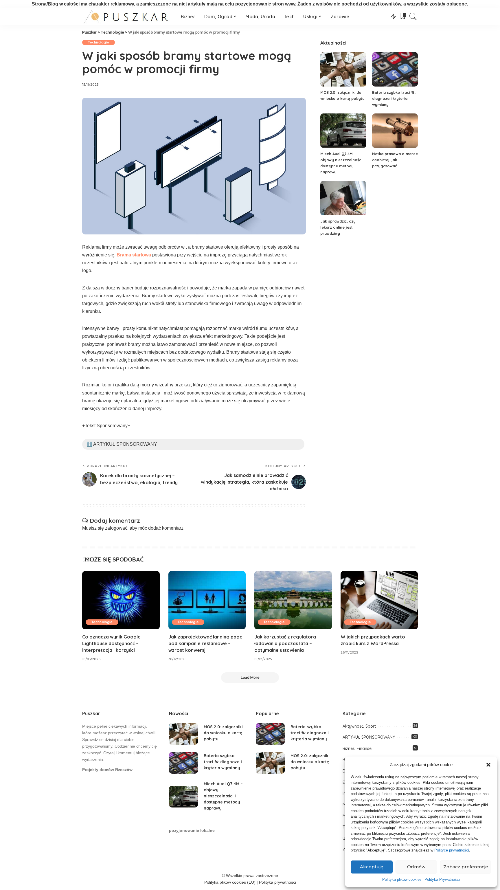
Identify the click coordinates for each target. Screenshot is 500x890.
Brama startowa (134, 254)
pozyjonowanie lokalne (192, 830)
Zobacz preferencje (465, 866)
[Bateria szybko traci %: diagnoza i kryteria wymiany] (395, 69)
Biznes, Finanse (357, 748)
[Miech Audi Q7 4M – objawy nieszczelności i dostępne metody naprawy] (343, 130)
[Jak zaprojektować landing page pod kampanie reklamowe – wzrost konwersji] (207, 600)
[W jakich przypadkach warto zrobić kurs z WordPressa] (379, 600)
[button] (488, 765)
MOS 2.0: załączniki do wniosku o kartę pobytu (223, 733)
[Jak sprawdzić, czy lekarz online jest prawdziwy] (343, 198)
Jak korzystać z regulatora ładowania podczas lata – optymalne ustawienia (285, 643)
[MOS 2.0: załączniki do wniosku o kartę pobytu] (343, 69)
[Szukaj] (413, 16)
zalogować (116, 528)
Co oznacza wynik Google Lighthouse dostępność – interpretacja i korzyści (111, 643)
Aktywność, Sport (359, 726)
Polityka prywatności (277, 882)
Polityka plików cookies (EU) (229, 882)
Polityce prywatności (451, 850)
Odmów (416, 866)
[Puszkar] (127, 16)
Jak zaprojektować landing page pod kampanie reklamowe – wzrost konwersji (205, 643)
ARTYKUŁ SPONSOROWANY (369, 737)
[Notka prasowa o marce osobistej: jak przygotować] (395, 130)
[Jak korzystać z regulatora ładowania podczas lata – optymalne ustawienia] (293, 600)
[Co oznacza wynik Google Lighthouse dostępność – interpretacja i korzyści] (121, 600)
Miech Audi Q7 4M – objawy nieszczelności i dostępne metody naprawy (223, 796)
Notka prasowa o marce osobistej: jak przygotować (395, 159)
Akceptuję (371, 866)
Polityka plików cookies (402, 879)
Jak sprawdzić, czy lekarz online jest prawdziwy (338, 227)
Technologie (98, 42)
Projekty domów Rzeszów (107, 770)
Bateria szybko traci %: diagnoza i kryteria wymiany (394, 98)
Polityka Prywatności (442, 879)
